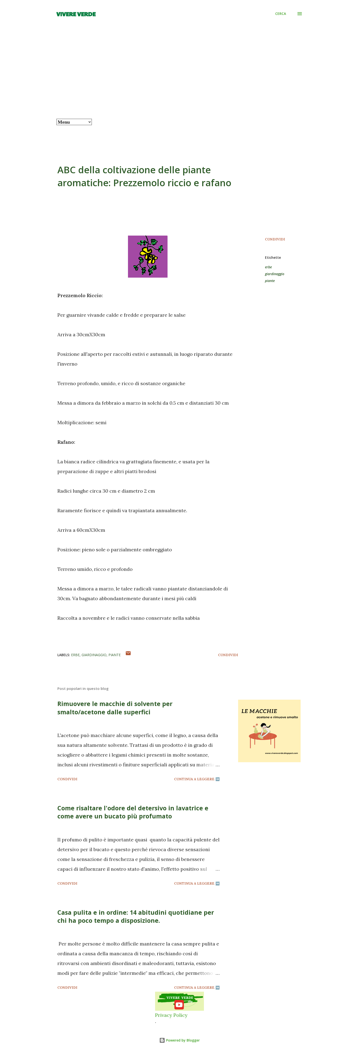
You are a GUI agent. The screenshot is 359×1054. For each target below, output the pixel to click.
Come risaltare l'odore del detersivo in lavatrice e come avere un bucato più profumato (132, 812)
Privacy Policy (171, 1015)
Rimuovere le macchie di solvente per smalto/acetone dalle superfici (114, 707)
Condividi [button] (275, 239)
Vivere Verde (76, 14)
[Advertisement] (179, 82)
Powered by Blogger (182, 1040)
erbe (268, 267)
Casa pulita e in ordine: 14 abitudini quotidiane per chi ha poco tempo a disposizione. (135, 916)
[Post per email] (128, 655)
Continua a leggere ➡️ (197, 779)
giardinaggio (274, 274)
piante (270, 280)
